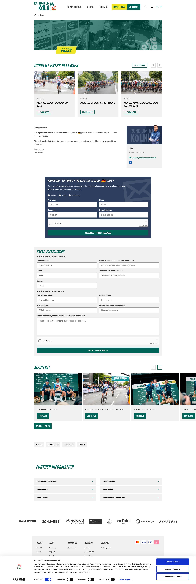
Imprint (52, 552)
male (64, 195)
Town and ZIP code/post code (111, 271)
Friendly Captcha (143, 226)
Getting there (106, 548)
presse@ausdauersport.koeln (144, 158)
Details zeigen (124, 579)
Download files (43, 426)
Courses (91, 7)
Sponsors (71, 548)
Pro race (103, 7)
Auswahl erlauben (172, 569)
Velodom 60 (69, 444)
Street (39, 271)
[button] (159, 367)
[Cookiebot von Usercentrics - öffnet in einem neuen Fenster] (19, 579)
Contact (52, 548)
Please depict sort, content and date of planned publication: (61, 316)
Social (39, 548)
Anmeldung (126, 6)
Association (89, 552)
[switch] (70, 579)
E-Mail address (43, 306)
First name (52, 200)
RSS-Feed (141, 65)
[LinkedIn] (130, 163)
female (53, 195)
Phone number (105, 295)
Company (51, 210)
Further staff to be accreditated (112, 306)
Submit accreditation (98, 350)
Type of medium (43, 261)
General (82, 444)
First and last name (44, 295)
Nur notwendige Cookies (172, 577)
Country (40, 281)
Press (39, 552)
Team (87, 548)
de (157, 7)
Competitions (74, 7)
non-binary (75, 195)
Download (43, 415)
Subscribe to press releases (98, 232)
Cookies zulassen (173, 562)
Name (101, 200)
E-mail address (105, 210)
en (161, 7)
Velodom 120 (53, 444)
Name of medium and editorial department (116, 261)
